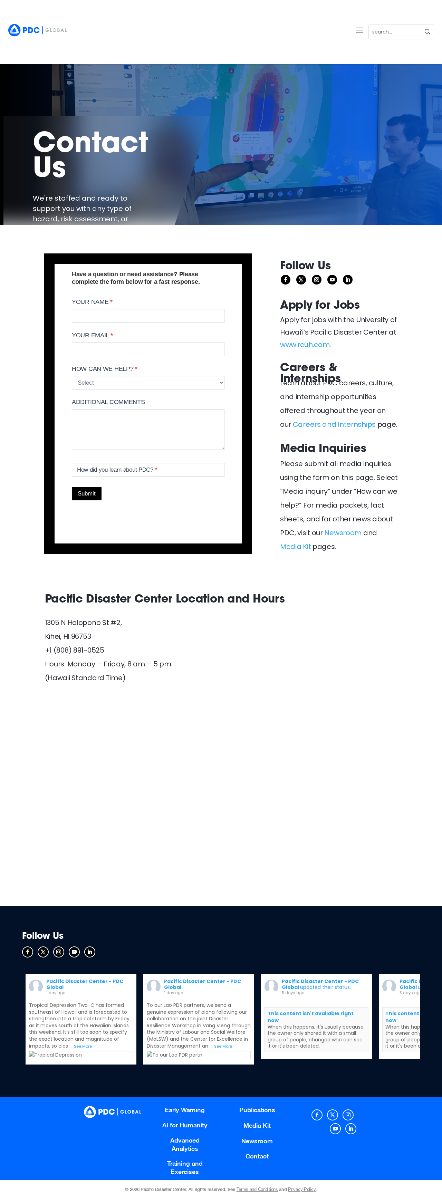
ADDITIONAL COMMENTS (108, 401)
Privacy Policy (302, 1189)
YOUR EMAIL (92, 335)
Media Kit (295, 546)
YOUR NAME (92, 301)
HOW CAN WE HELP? (104, 368)
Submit (87, 493)
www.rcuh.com (305, 344)
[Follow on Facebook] (285, 279)
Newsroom (343, 533)
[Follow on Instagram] (316, 279)
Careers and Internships (334, 424)
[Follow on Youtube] (332, 279)
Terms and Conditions (257, 1189)
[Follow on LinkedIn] (347, 279)
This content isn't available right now (311, 1017)
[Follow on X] (301, 279)
